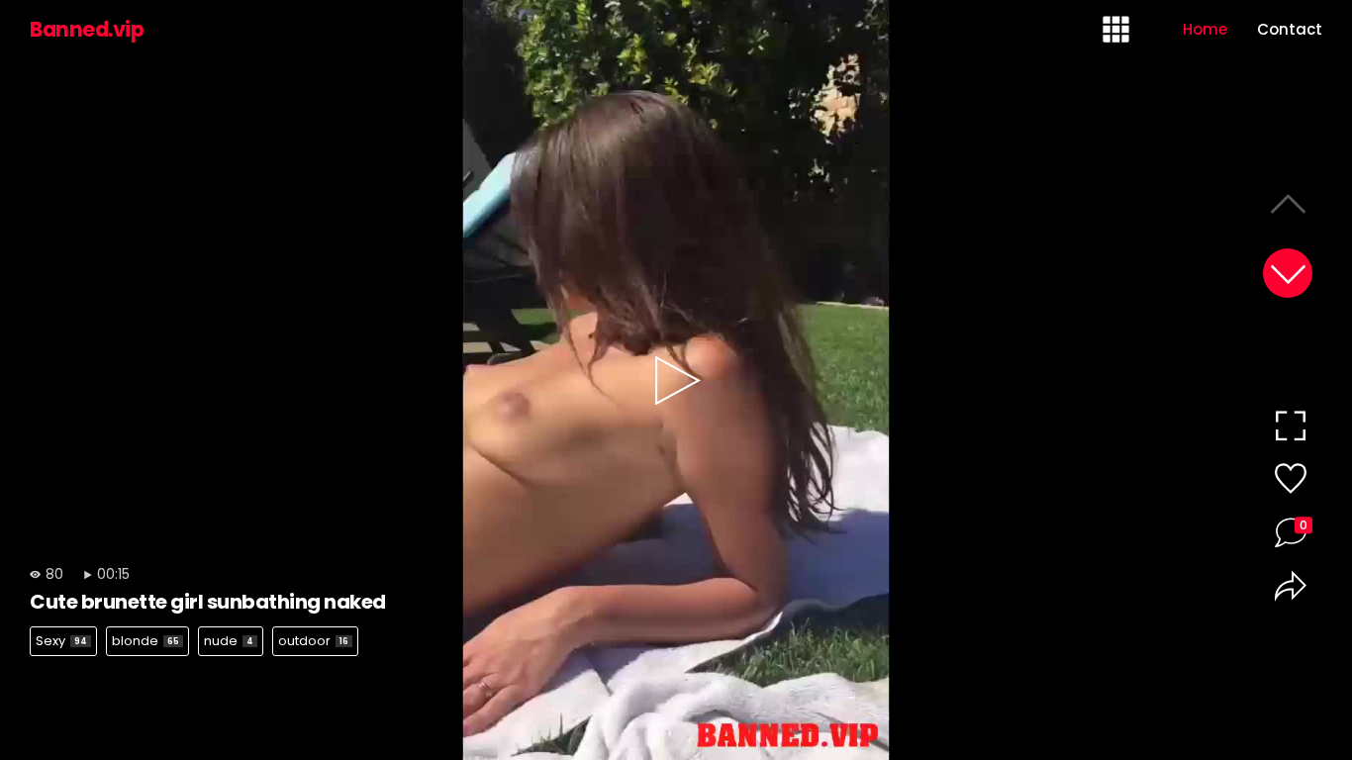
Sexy (61, 640)
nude (228, 640)
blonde (145, 640)
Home (1205, 29)
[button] (1287, 273)
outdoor (313, 640)
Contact (1289, 29)
